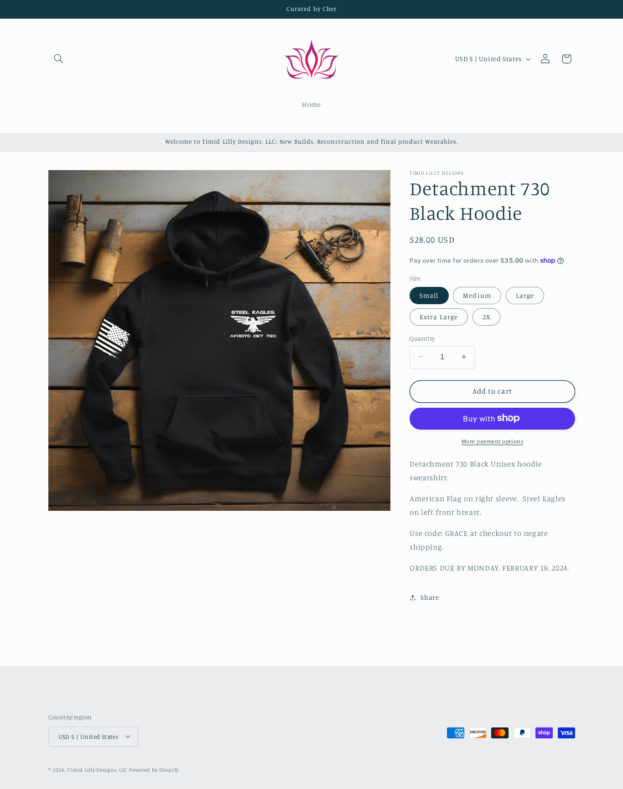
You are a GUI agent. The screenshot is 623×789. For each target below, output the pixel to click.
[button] (58, 58)
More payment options (493, 440)
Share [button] (430, 597)
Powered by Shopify (154, 769)
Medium (477, 295)
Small (429, 295)
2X (486, 316)
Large (525, 295)
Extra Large (439, 316)
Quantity (422, 338)
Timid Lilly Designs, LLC (97, 769)
